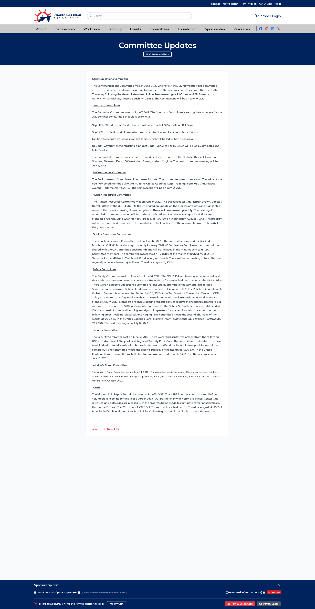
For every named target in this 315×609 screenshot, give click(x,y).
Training (115, 29)
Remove (275, 592)
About (41, 29)
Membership (64, 29)
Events (135, 29)
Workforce (91, 29)
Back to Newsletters (157, 54)
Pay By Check (270, 603)
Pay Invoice (249, 3)
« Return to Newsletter (106, 429)
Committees (159, 29)
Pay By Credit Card (242, 603)
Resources (241, 29)
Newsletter (230, 3)
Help (277, 3)
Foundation (187, 29)
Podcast (214, 3)
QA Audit (265, 3)
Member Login (269, 16)
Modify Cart (116, 603)
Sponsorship (215, 29)
